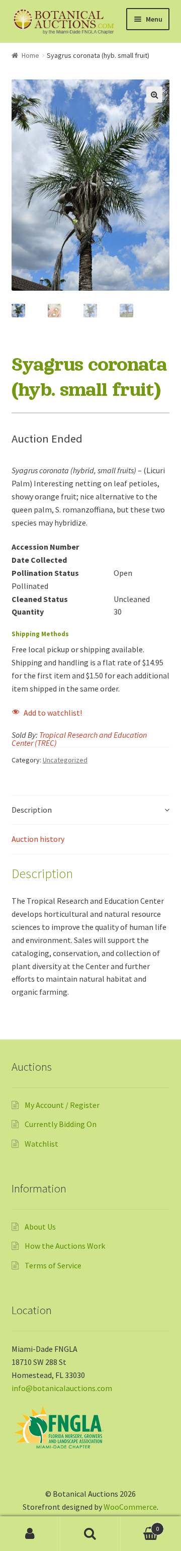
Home (30, 55)
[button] (154, 95)
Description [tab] (32, 810)
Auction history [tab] (38, 839)
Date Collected (39, 560)
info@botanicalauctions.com (62, 1388)
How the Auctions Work (65, 1246)
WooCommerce (130, 1507)
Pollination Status (45, 573)
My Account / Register (62, 1105)
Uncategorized (65, 759)
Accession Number (45, 547)
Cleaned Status (40, 599)
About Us (40, 1227)
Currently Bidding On (61, 1124)
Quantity (28, 612)
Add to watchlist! (53, 713)
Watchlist (41, 1144)
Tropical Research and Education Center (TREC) (79, 739)
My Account (30, 1534)
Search (90, 1534)
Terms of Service (53, 1265)
